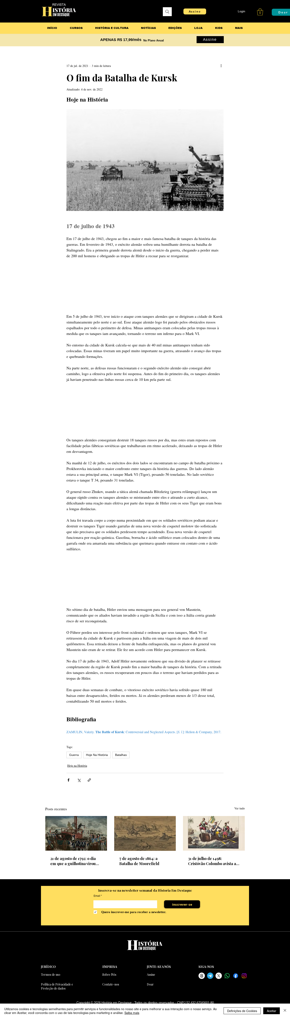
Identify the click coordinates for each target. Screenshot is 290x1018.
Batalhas (121, 755)
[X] (218, 976)
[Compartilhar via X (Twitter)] (79, 780)
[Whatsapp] (227, 976)
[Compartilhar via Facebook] (68, 780)
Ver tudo (239, 808)
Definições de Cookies (242, 1011)
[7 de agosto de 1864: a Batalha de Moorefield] (145, 833)
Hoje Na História (97, 755)
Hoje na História (77, 766)
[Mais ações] (221, 65)
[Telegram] (210, 976)
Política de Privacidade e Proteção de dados (57, 986)
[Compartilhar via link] (89, 780)
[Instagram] (244, 976)
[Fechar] (284, 1011)
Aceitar (271, 1011)
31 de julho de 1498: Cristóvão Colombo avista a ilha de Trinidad (212, 861)
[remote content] (145, 286)
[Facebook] (235, 976)
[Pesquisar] (167, 11)
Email (97, 896)
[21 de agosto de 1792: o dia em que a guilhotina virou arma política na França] (76, 833)
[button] (260, 11)
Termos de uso (50, 975)
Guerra (74, 755)
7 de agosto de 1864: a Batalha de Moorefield (139, 861)
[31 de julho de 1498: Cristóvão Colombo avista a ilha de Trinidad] (214, 833)
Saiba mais (131, 1013)
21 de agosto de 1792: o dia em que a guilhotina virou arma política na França (73, 861)
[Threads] (201, 976)
